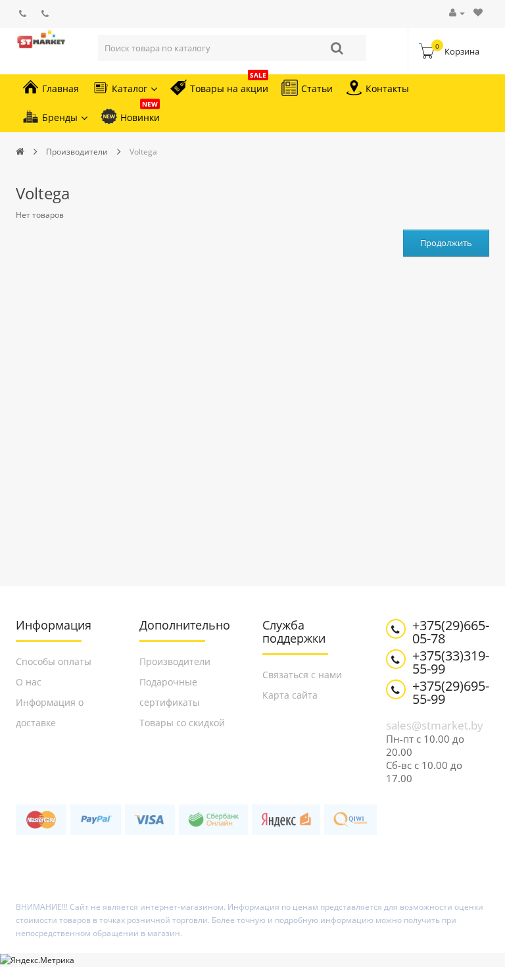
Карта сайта (290, 695)
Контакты (387, 88)
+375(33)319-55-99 (450, 662)
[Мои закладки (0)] (478, 12)
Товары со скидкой (182, 722)
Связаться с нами (302, 674)
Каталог (129, 88)
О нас (28, 682)
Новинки (140, 113)
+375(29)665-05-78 (450, 632)
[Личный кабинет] (457, 12)
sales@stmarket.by (434, 725)
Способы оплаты (53, 661)
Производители (77, 151)
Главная (60, 88)
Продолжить (446, 243)
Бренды (60, 117)
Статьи (317, 88)
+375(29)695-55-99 (450, 693)
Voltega (143, 151)
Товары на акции (229, 84)
